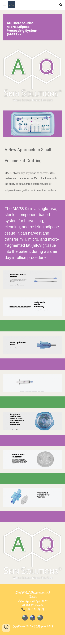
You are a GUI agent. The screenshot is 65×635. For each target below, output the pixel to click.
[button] (4, 5)
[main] (32, 166)
